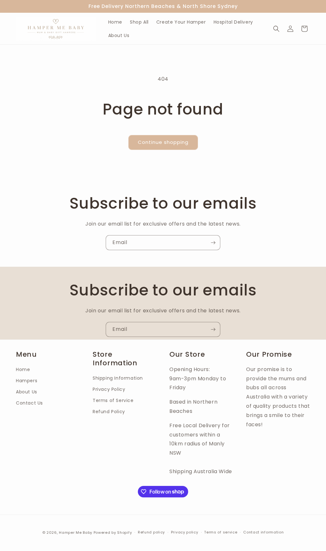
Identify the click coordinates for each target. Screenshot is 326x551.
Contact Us (29, 403)
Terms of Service (113, 400)
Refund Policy (109, 411)
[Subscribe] (213, 242)
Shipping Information (118, 378)
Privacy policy (184, 532)
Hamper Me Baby (76, 532)
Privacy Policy (109, 389)
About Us (26, 392)
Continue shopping (163, 142)
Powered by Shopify (113, 532)
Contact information (263, 532)
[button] (276, 29)
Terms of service (220, 532)
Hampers (26, 380)
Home (23, 369)
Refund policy (151, 532)
